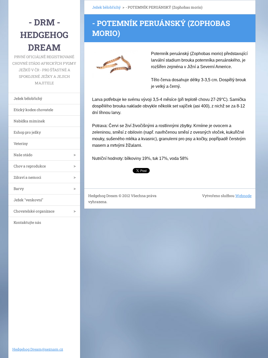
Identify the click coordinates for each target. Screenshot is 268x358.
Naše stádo (23, 154)
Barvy (19, 188)
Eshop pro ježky (27, 132)
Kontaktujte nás (27, 222)
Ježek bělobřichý (28, 98)
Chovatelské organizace (34, 211)
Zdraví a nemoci (27, 177)
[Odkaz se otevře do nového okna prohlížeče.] (115, 64)
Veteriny (21, 143)
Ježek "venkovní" (28, 199)
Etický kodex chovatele (33, 109)
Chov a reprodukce (30, 166)
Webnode (243, 195)
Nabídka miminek (29, 120)
